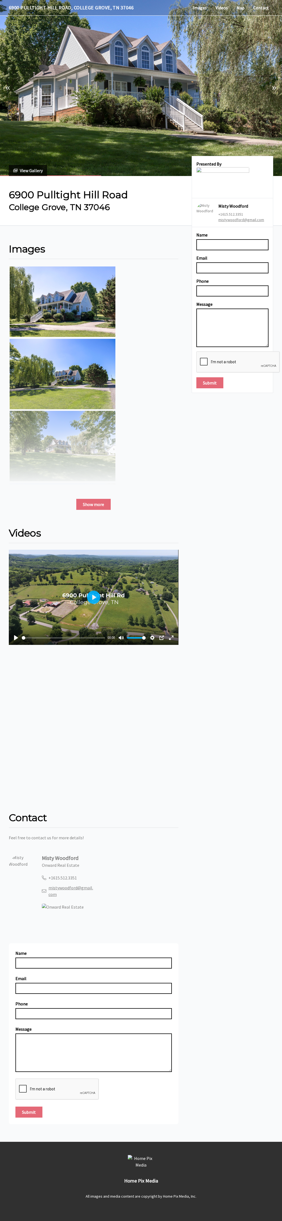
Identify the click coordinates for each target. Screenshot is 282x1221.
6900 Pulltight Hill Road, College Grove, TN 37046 (71, 7)
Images (200, 7)
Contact (261, 7)
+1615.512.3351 (230, 214)
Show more (93, 504)
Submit (210, 383)
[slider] (63, 637)
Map (241, 7)
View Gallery (31, 170)
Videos (222, 7)
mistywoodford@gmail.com (241, 219)
